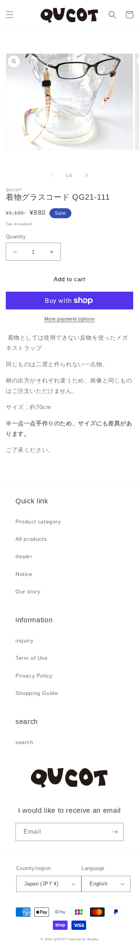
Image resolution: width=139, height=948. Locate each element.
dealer (23, 556)
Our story (27, 591)
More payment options (69, 319)
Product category (38, 521)
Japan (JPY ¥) (41, 884)
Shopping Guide (36, 693)
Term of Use (31, 658)
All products (31, 539)
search (24, 742)
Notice (23, 574)
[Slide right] (86, 175)
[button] (9, 14)
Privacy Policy (33, 676)
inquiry (24, 640)
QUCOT (60, 939)
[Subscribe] (114, 832)
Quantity (16, 237)
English (98, 884)
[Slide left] (52, 175)
